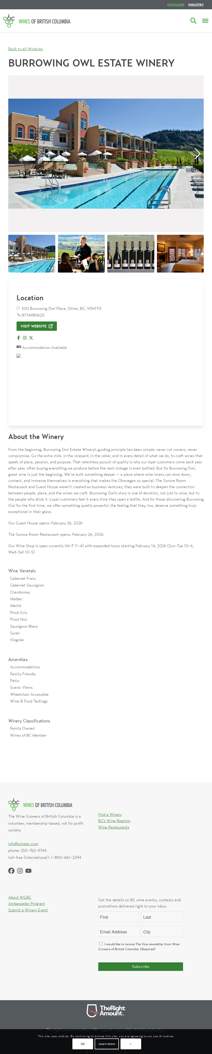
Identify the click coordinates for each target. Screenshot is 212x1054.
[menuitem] (176, 4)
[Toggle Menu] (205, 21)
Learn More (107, 1043)
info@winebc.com (23, 843)
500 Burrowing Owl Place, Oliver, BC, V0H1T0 (61, 308)
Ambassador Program (26, 903)
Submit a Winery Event (28, 909)
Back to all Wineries (25, 48)
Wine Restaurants (113, 827)
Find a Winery (110, 814)
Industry (196, 4)
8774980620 (33, 315)
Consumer (175, 4)
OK (83, 1043)
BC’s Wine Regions (114, 820)
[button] (197, 153)
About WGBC (19, 897)
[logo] (36, 20)
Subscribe (140, 967)
